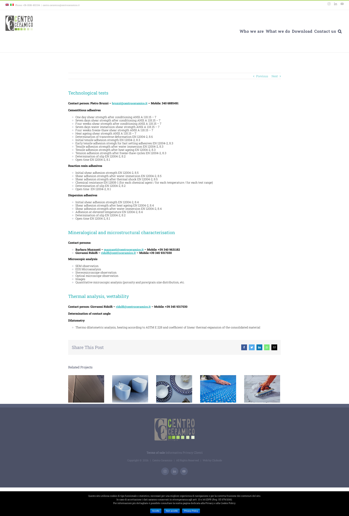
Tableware (168, 389)
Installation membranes (212, 389)
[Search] (340, 31)
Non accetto (172, 511)
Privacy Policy (191, 511)
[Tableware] (174, 389)
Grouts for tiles (262, 389)
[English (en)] (7, 5)
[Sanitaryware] (130, 389)
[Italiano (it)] (12, 5)
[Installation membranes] (218, 389)
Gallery (136, 389)
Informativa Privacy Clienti (184, 452)
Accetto (155, 511)
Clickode (217, 460)
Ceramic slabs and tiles (86, 389)
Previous (262, 76)
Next (275, 76)
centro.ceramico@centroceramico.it (61, 5)
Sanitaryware (124, 389)
